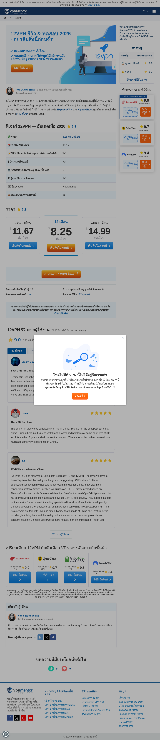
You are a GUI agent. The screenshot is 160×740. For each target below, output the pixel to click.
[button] (6, 734)
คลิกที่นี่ (79, 396)
